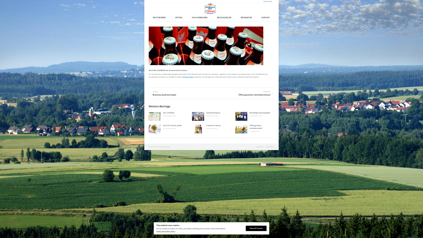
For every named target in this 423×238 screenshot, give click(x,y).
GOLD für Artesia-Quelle (172, 125)
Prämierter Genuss (213, 125)
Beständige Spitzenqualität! (260, 113)
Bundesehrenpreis (213, 113)
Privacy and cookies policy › (165, 231)
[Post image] (155, 116)
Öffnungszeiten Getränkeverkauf (256, 126)
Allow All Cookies (256, 228)
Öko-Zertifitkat (168, 113)
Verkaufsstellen (188, 77)
